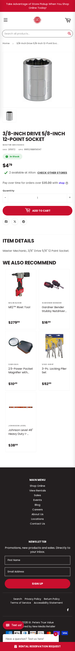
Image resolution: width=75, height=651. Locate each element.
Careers (37, 509)
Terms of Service (20, 602)
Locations (37, 519)
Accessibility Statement (48, 602)
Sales (37, 495)
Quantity (8, 190)
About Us (37, 514)
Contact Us (37, 523)
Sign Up (37, 583)
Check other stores (52, 173)
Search (17, 599)
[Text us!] (13, 626)
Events (37, 500)
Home (6, 43)
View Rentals (37, 490)
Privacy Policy (33, 599)
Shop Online (37, 486)
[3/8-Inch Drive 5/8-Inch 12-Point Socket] (9, 116)
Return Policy (52, 599)
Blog (37, 505)
